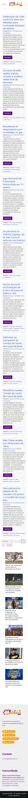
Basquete (18, 117)
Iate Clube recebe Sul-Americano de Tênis (13, 443)
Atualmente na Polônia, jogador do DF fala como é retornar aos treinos (14, 236)
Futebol (17, 275)
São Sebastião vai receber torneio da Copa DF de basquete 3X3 (13, 684)
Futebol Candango (13, 328)
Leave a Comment (12, 224)
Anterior (5, 541)
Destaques (18, 61)
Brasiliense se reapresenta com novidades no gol (12, 129)
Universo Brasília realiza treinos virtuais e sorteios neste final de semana (13, 76)
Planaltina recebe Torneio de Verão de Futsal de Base (12, 393)
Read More (7, 57)
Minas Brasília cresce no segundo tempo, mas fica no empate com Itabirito (13, 589)
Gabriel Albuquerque (9, 451)
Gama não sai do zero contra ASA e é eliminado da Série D (13, 567)
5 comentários (10, 63)
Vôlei (4, 63)
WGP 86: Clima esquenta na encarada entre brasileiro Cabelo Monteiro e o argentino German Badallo (13, 615)
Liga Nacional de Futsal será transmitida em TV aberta (13, 183)
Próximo (9, 545)
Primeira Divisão (14, 169)
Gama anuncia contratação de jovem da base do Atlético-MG (13, 289)
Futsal (4, 224)
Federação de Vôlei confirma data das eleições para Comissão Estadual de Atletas (13, 22)
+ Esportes (12, 61)
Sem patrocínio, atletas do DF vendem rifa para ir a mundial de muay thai (14, 494)
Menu (4, 4)
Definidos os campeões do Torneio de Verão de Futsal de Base (12, 342)
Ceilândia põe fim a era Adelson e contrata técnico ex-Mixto (14, 662)
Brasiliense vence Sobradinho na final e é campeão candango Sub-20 (14, 640)
